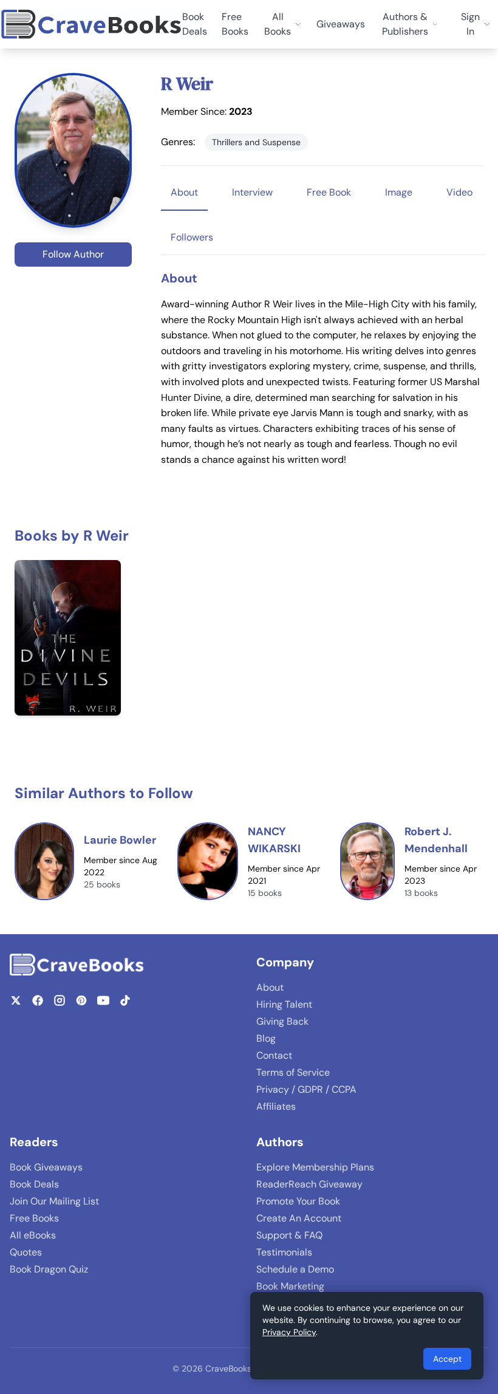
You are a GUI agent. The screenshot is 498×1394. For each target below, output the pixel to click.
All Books (277, 24)
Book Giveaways (46, 1167)
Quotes (26, 1252)
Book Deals (194, 24)
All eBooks (33, 1235)
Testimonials (284, 1252)
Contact (274, 1055)
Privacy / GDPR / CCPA (306, 1089)
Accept (447, 1358)
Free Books (235, 24)
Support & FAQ (289, 1235)
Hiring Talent (284, 1004)
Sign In (470, 24)
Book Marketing (290, 1286)
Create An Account (298, 1218)
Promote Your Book (298, 1201)
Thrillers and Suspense (256, 142)
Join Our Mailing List (54, 1201)
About (270, 987)
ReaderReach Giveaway (309, 1184)
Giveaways (340, 24)
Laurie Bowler (120, 840)
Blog (266, 1038)
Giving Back (282, 1021)
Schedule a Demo (295, 1269)
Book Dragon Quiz (49, 1269)
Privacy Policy (289, 1332)
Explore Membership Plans (315, 1167)
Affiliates (276, 1106)
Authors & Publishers (405, 24)
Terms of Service (293, 1072)
